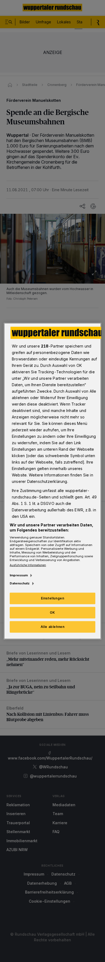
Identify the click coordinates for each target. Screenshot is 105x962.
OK (52, 612)
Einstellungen (52, 598)
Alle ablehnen (53, 627)
